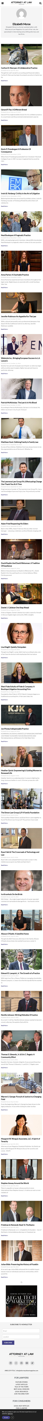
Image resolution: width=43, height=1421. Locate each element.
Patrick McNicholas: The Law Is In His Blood (19, 402)
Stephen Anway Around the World (15, 1183)
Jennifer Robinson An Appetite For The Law (18, 316)
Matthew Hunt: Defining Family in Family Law (19, 442)
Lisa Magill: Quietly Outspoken (13, 647)
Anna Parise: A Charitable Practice (15, 275)
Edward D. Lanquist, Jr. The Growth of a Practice (20, 973)
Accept (6, 1417)
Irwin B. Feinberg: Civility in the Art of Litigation (20, 193)
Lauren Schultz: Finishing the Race (15, 1387)
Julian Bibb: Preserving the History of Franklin (19, 1264)
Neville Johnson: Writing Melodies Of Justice (19, 1015)
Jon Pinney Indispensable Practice (15, 729)
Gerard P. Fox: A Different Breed (14, 109)
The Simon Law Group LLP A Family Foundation (20, 812)
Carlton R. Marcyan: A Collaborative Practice (19, 68)
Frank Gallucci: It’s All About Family (15, 1348)
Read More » (4, 80)
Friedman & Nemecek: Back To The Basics (17, 1225)
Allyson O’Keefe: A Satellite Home (15, 934)
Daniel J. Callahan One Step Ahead (15, 607)
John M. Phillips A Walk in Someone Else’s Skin (20, 1306)
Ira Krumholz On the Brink (11, 894)
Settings (10, 1413)
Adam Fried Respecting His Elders (14, 523)
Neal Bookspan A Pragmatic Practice (16, 235)
